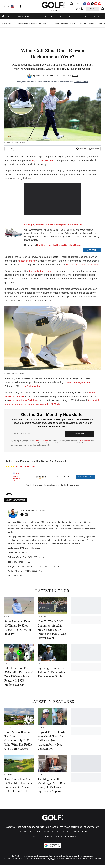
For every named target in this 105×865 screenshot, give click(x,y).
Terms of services (41, 441)
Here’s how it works (81, 82)
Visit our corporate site (84, 856)
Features (84, 16)
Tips (38, 16)
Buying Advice (24, 16)
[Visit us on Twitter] (92, 3)
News (9, 16)
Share (11, 148)
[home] (3, 16)
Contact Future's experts (31, 827)
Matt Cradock (42, 75)
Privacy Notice (84, 441)
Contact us (52, 827)
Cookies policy (50, 832)
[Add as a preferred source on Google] (52, 845)
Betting (49, 16)
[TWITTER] (22, 514)
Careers (64, 832)
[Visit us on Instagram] (88, 3)
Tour (60, 16)
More (97, 16)
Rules (71, 16)
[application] (52, 199)
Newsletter (95, 148)
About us (10, 827)
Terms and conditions (71, 827)
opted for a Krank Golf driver (23, 400)
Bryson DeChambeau (43, 160)
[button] (52, 476)
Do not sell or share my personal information (52, 836)
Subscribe (91, 9)
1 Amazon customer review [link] (25, 466)
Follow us (82, 148)
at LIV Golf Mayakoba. (31, 386)
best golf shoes (27, 260)
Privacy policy (91, 827)
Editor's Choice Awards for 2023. (82, 264)
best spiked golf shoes (40, 271)
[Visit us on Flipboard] (99, 3)
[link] (13, 233)
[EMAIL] (27, 514)
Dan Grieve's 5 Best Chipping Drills (32, 23)
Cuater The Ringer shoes (77, 382)
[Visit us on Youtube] (95, 3)
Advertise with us (80, 832)
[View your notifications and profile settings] (20, 6)
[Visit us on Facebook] (84, 3)
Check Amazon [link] (85, 477)
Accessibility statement (29, 832)
